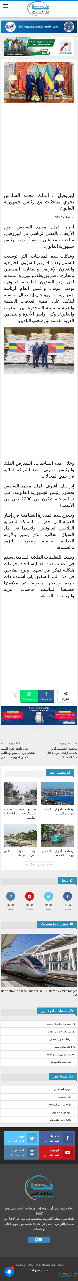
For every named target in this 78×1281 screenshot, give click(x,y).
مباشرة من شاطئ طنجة (59, 1054)
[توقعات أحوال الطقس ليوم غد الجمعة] (57, 835)
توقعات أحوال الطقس (60, 1039)
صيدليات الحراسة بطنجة (59, 1031)
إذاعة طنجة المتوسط (61, 1062)
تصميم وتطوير (42, 1270)
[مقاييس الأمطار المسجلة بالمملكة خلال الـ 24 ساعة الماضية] (20, 793)
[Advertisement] (39, 146)
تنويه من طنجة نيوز (62, 1112)
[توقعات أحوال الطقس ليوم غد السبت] (57, 793)
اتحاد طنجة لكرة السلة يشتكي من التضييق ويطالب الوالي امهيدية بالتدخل (18, 753)
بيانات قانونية (64, 1097)
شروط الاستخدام (62, 1089)
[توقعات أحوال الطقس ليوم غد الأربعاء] (20, 835)
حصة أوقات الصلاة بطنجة (59, 1024)
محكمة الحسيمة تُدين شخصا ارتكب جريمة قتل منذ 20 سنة (62, 753)
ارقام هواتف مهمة (63, 1047)
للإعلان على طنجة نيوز (60, 1120)
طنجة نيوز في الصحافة (60, 1104)
